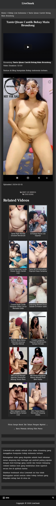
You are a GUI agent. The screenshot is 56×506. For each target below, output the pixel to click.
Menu (7, 498)
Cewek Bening (28, 194)
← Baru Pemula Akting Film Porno (28, 428)
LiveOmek (28, 3)
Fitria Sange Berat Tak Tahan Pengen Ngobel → (28, 424)
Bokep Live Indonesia (17, 13)
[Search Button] (53, 497)
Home (3, 13)
